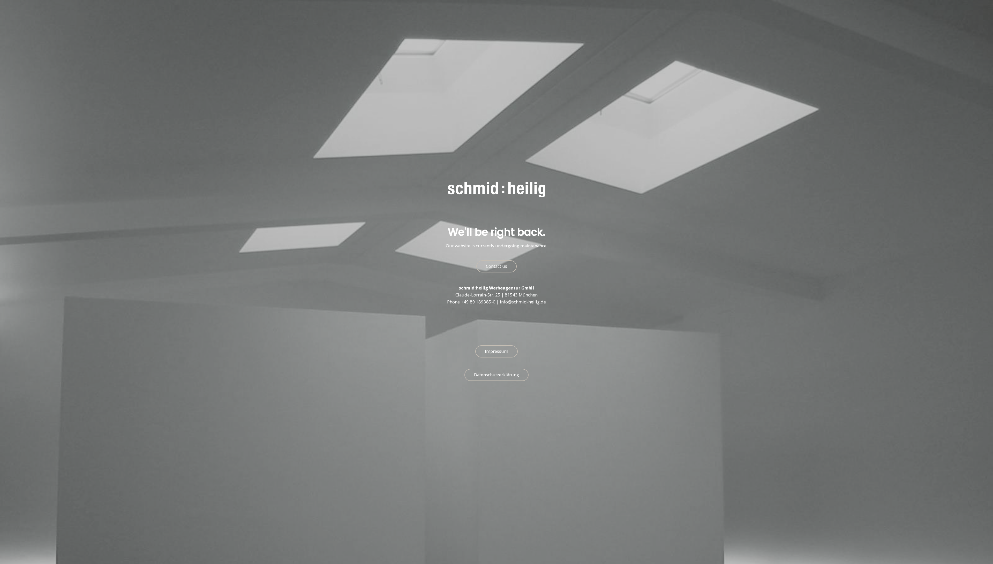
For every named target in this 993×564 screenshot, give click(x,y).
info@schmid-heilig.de (523, 302)
